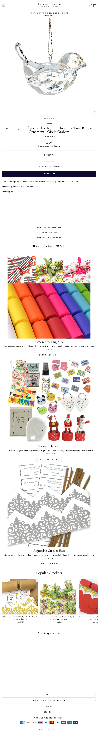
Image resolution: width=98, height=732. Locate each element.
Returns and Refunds (49, 237)
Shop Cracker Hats (49, 564)
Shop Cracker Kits (49, 355)
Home (48, 123)
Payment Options (49, 232)
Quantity (49, 155)
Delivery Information (49, 227)
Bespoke (48, 712)
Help (48, 694)
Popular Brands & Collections (48, 700)
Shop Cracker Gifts (49, 459)
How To (48, 706)
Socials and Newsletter (48, 718)
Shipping (41, 146)
